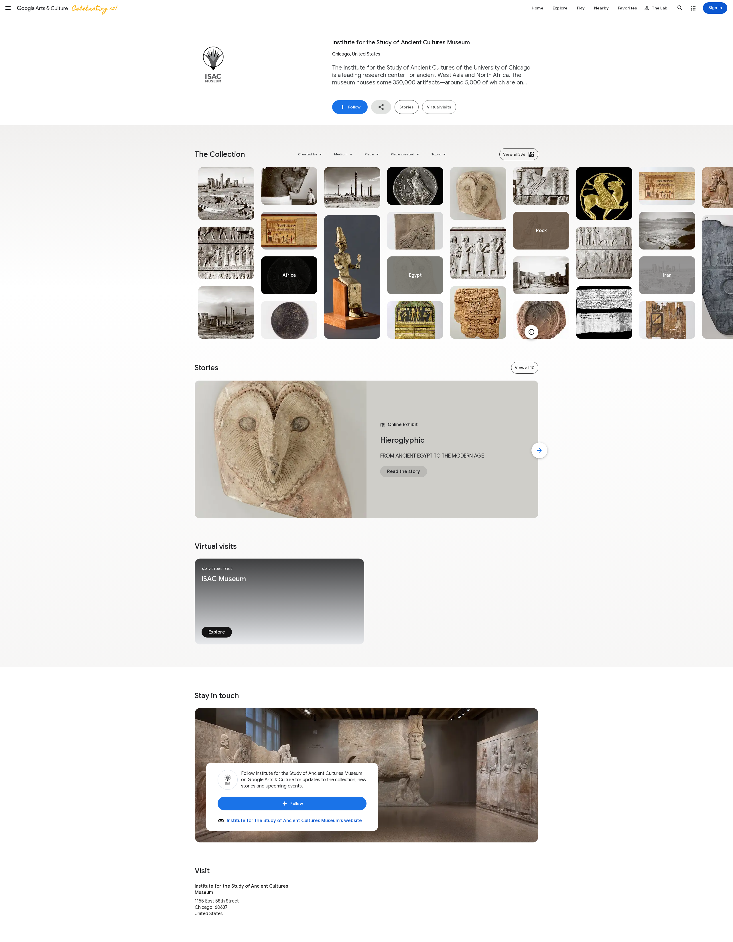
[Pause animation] (531, 332)
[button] (8, 8)
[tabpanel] (226, 253)
